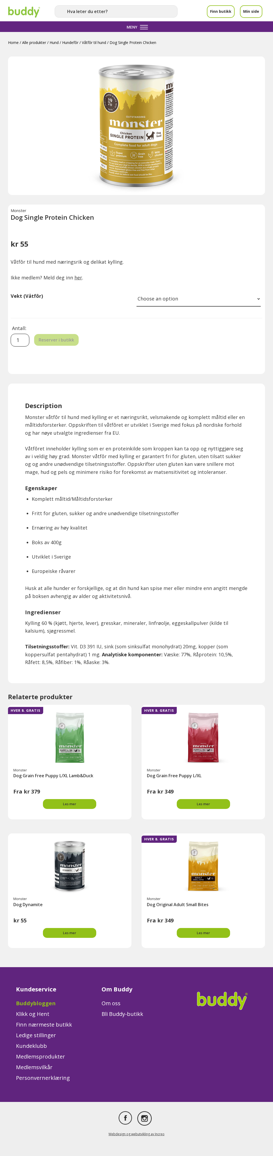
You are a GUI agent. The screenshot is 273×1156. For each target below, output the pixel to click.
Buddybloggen (36, 1003)
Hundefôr (70, 42)
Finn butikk (220, 11)
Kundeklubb (31, 1045)
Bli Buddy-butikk (122, 1013)
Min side (251, 11)
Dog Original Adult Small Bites (177, 904)
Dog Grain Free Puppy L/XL (174, 776)
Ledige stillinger (36, 1035)
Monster (18, 210)
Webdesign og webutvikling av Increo (136, 1134)
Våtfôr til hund (94, 42)
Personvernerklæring (43, 1077)
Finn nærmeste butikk (44, 1024)
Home (13, 42)
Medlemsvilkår (34, 1067)
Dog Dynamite (28, 904)
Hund (54, 42)
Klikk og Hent (32, 1013)
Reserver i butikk (56, 340)
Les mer (69, 803)
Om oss (111, 1003)
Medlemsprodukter (40, 1056)
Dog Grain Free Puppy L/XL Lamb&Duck (53, 776)
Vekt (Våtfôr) (27, 296)
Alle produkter (34, 42)
